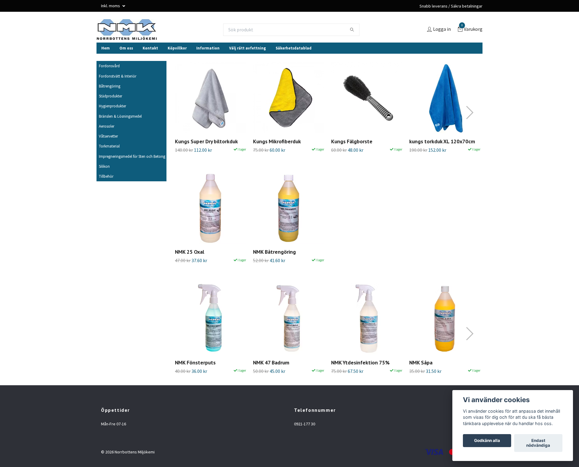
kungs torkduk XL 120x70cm (442, 141)
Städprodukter (110, 96)
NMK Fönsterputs (195, 362)
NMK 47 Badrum (271, 362)
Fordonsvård (109, 65)
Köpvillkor (177, 48)
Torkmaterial (109, 146)
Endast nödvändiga (538, 443)
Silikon (104, 166)
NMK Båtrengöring (274, 251)
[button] (469, 112)
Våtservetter (108, 136)
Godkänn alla (487, 440)
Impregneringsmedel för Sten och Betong (132, 156)
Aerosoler (106, 126)
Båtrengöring (109, 86)
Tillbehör (106, 176)
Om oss (126, 48)
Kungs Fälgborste (351, 141)
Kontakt (150, 48)
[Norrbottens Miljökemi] (126, 29)
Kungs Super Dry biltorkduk (206, 141)
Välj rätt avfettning (247, 48)
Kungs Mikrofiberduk (277, 141)
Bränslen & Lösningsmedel (120, 116)
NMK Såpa (420, 362)
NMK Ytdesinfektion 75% (360, 362)
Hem (105, 48)
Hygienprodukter (112, 105)
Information (208, 48)
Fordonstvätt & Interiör (117, 76)
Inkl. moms (111, 5)
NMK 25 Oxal (189, 251)
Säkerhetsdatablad (294, 48)
